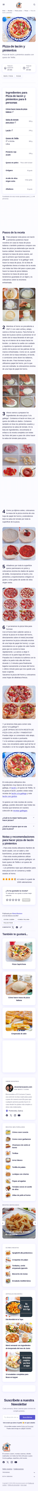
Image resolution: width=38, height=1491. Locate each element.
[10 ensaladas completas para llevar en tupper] (19, 1362)
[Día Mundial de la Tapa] (19, 1307)
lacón (13, 788)
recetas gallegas (20, 811)
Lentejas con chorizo (20, 1174)
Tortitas (15, 1153)
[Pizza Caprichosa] (19, 953)
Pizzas (18, 76)
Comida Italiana (23, 919)
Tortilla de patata (18, 1167)
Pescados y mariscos (14, 1211)
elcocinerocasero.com (23, 1087)
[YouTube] (19, 1115)
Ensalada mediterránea (21, 1281)
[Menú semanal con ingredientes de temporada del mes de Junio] (19, 1333)
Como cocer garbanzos (21, 1139)
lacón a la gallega (19, 793)
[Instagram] (15, 1115)
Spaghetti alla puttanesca (22, 1253)
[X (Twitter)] (11, 1115)
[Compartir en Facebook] (17, 927)
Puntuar (26, 900)
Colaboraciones (19, 1469)
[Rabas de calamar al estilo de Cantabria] (19, 1223)
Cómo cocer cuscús (20, 1132)
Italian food (8, 922)
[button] (3, 4)
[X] (8, 1462)
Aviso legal (23, 1485)
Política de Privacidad (27, 1426)
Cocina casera (9, 919)
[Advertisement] (19, 1056)
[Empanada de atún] (19, 1023)
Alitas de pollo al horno (21, 1195)
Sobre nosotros (7, 1469)
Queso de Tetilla (12, 138)
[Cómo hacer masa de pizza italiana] (19, 988)
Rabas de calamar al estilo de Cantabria (17, 1233)
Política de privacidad (14, 1485)
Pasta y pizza (8, 76)
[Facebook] (7, 1115)
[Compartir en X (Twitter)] (13, 927)
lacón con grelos (9, 796)
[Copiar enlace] (21, 927)
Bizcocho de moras (20, 1274)
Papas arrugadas (19, 1181)
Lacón (8, 130)
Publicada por (12, 913)
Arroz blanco (17, 1160)
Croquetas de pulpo (20, 1260)
